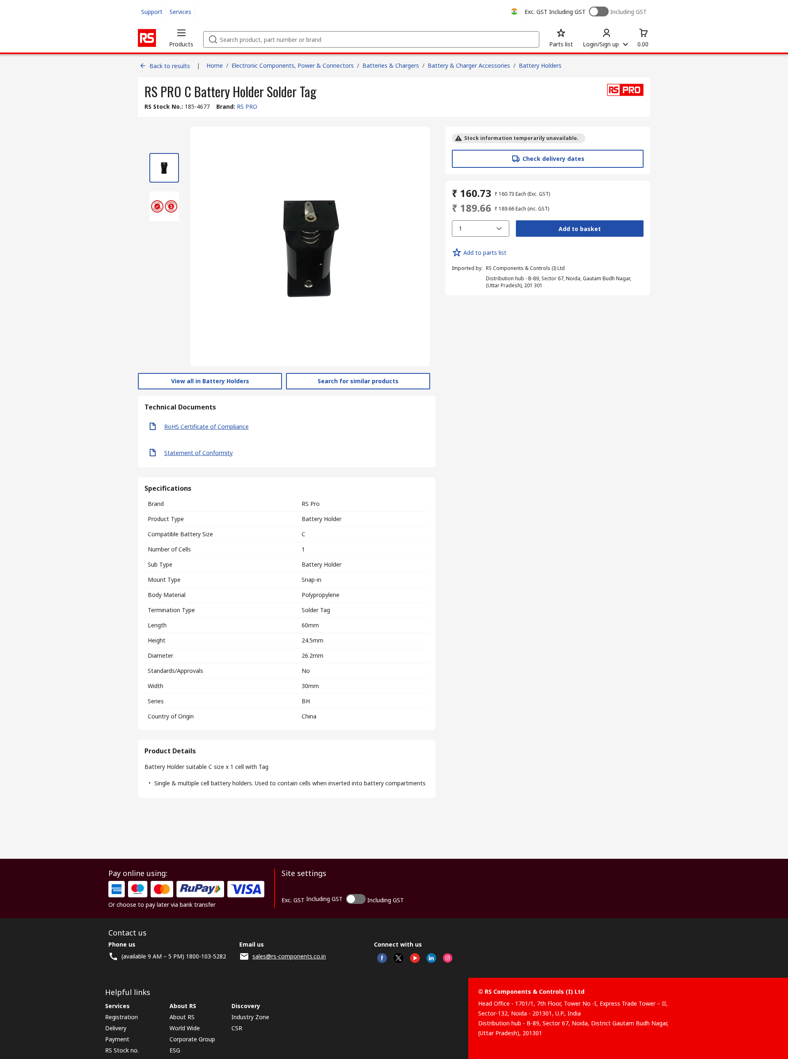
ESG (175, 1050)
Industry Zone (250, 1017)
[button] (181, 37)
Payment (117, 1039)
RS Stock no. (122, 1050)
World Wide (185, 1028)
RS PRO (247, 106)
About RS (182, 1017)
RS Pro (311, 504)
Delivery (115, 1028)
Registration (121, 1017)
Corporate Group (192, 1039)
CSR (236, 1028)
